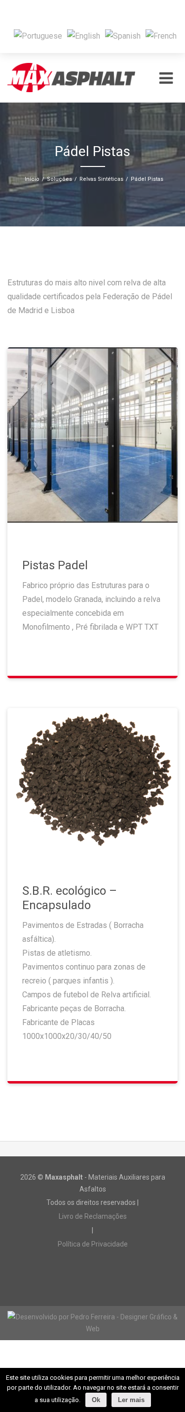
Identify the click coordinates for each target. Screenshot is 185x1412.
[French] (161, 35)
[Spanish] (123, 35)
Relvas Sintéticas (101, 179)
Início (32, 179)
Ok (96, 1400)
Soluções (59, 179)
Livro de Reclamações (93, 1216)
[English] (83, 35)
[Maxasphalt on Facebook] (80, 12)
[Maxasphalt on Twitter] (104, 12)
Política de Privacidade (93, 1244)
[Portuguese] (38, 35)
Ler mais (131, 1400)
